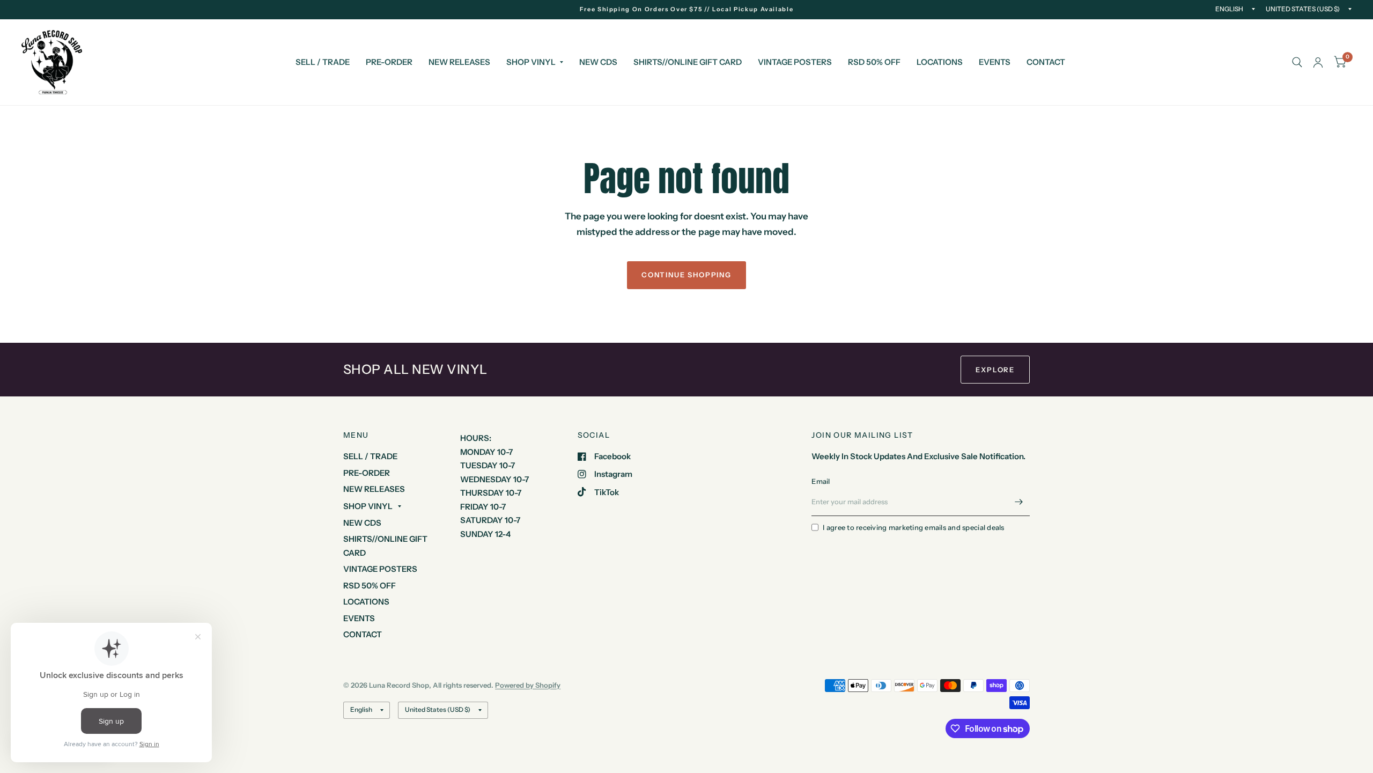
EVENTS (994, 62)
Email (820, 481)
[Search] (1297, 62)
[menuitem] (322, 62)
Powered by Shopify (527, 685)
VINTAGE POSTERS (795, 62)
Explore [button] (995, 369)
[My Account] (1318, 62)
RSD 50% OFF (874, 62)
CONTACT (1046, 62)
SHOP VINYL (531, 62)
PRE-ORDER (389, 62)
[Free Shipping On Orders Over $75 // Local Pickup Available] (687, 9)
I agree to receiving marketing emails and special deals (913, 527)
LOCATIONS (940, 62)
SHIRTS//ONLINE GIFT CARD (687, 62)
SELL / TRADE (323, 62)
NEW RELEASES (459, 62)
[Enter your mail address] (1019, 502)
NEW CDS (598, 62)
